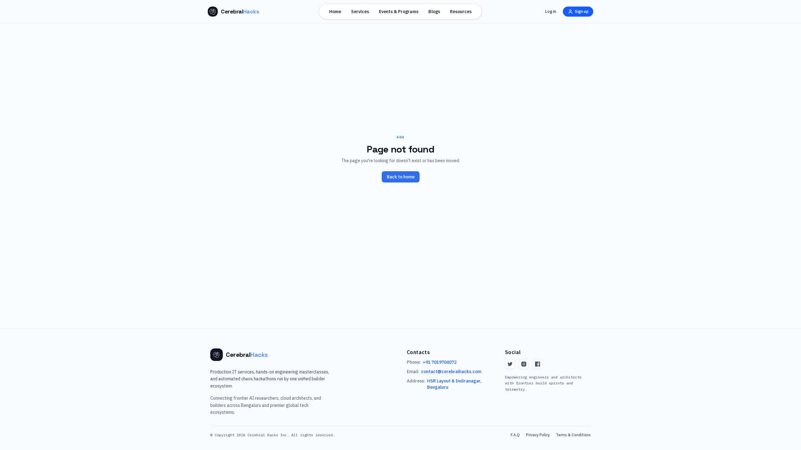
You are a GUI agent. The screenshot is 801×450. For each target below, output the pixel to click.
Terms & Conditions (573, 434)
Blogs (434, 11)
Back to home (401, 177)
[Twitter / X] (510, 364)
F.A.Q (515, 434)
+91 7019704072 (440, 362)
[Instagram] (524, 364)
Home (335, 11)
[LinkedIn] (538, 364)
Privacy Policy (538, 434)
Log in (550, 11)
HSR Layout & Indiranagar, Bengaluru (454, 384)
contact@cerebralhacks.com (451, 371)
